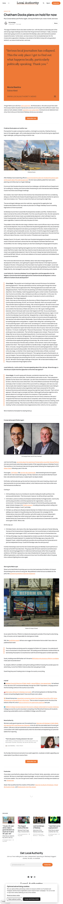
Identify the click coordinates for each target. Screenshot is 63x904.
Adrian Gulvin (8, 468)
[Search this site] (43, 3)
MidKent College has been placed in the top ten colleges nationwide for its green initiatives (32, 707)
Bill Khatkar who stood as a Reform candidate (45, 658)
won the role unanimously (27, 472)
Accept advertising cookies (31, 899)
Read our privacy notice (13, 895)
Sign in (48, 3)
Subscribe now (31, 118)
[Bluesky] (31, 877)
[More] (8, 3)
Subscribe (56, 3)
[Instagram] (34, 877)
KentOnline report (14, 640)
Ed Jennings (12, 22)
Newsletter (7, 11)
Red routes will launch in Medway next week (18, 692)
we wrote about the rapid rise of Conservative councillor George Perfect (38, 462)
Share (55, 23)
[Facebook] (28, 877)
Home (4, 3)
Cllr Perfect (14, 472)
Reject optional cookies (14, 899)
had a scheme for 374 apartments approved (31, 702)
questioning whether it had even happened (22, 573)
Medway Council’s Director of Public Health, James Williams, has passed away (28, 683)
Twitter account (27, 505)
